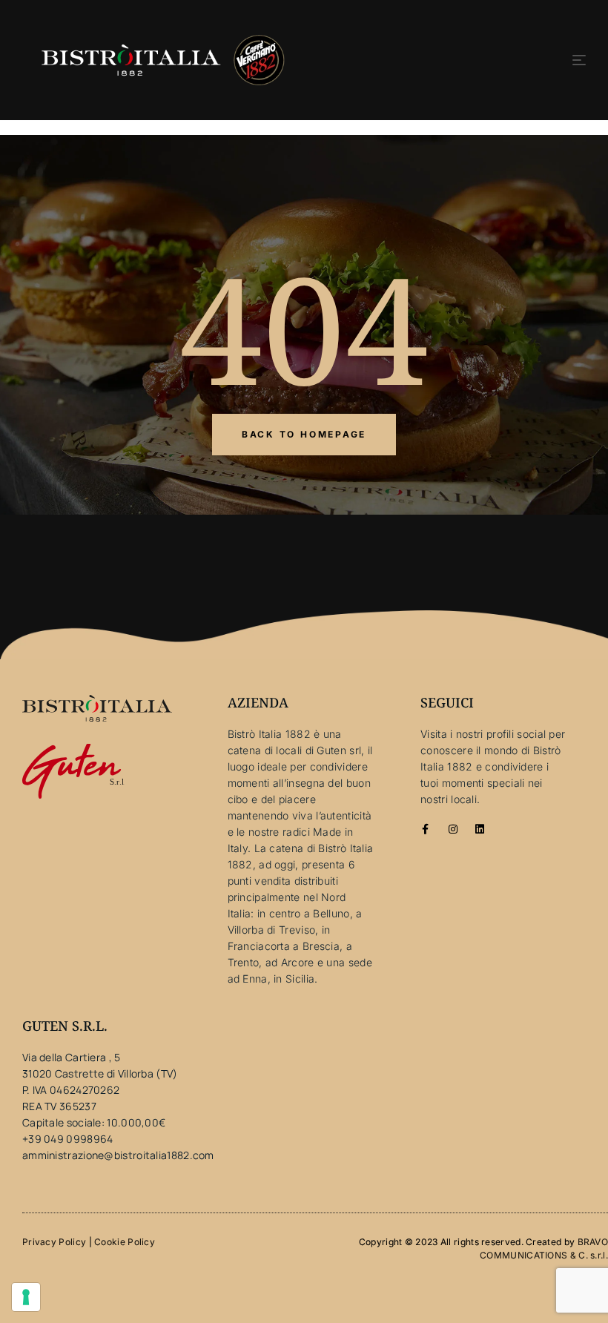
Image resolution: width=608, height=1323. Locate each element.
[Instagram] (453, 829)
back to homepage (304, 434)
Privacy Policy (54, 1241)
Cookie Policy (124, 1241)
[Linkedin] (479, 829)
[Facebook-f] (425, 829)
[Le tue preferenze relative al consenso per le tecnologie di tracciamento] (26, 1297)
